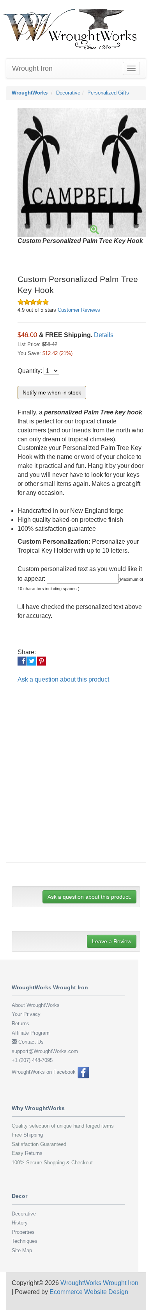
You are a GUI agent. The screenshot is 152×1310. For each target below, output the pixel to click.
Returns (20, 1023)
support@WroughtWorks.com (45, 1051)
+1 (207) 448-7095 (32, 1060)
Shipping (33, 1135)
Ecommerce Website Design (88, 1292)
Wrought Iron (32, 68)
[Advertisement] (76, 778)
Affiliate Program (30, 1033)
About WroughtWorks (36, 1005)
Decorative (68, 93)
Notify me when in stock (52, 392)
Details (103, 335)
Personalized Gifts (108, 93)
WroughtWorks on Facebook (44, 1072)
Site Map (22, 1250)
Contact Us (30, 1042)
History (20, 1223)
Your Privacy (26, 1014)
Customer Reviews (79, 310)
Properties (23, 1232)
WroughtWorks (30, 93)
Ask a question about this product (63, 679)
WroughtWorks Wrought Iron (99, 1283)
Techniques (24, 1241)
